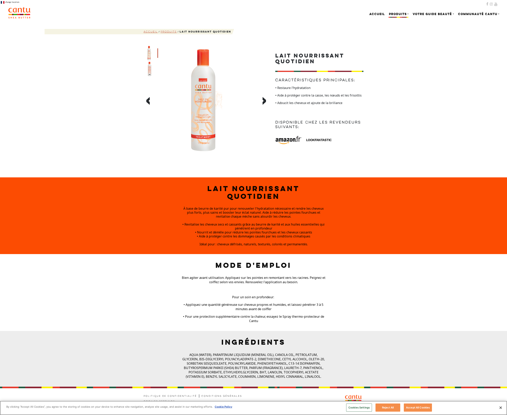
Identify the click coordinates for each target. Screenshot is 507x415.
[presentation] (147, 102)
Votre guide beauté (432, 14)
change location (12, 2)
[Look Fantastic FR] (319, 140)
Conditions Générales (221, 396)
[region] (253, 408)
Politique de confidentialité (170, 396)
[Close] (500, 407)
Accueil (377, 14)
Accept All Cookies (418, 407)
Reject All (388, 407)
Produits (398, 14)
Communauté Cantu (477, 14)
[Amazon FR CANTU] (288, 140)
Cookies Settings (359, 407)
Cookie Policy (223, 406)
